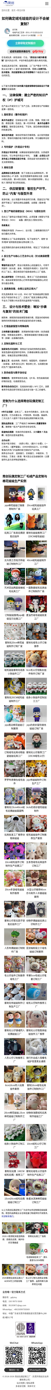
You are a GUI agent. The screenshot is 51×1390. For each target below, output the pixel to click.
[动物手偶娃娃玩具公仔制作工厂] (36, 909)
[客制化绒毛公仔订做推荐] (36, 631)
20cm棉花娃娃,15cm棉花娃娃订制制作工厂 (14, 1116)
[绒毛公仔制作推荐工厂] (36, 991)
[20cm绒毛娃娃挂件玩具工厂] (36, 494)
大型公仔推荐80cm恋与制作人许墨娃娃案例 (36, 893)
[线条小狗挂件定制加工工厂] (36, 686)
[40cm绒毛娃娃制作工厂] (36, 549)
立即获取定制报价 (25, 43)
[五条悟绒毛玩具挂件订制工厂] (36, 850)
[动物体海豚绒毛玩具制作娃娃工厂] (36, 1101)
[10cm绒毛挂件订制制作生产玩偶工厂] (14, 850)
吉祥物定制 (16, 459)
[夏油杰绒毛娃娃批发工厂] (36, 603)
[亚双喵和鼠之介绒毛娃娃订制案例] (36, 936)
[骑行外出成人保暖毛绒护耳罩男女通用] (36, 1046)
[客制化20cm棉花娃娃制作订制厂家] (14, 631)
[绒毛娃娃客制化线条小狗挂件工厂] (14, 658)
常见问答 (21, 10)
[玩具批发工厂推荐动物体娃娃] (14, 823)
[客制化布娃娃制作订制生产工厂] (14, 991)
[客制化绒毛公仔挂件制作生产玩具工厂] (36, 1159)
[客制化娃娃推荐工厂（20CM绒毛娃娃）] (36, 521)
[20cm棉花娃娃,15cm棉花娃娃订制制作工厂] (14, 1101)
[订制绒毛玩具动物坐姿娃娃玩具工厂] (14, 741)
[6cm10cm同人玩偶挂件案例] (14, 1074)
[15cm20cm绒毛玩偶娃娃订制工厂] (14, 1187)
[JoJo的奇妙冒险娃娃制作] (36, 796)
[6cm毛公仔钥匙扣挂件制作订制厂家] (36, 658)
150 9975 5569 (15, 1301)
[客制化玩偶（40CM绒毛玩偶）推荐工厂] (14, 1159)
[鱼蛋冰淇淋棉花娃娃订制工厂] (36, 1187)
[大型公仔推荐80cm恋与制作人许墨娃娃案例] (36, 878)
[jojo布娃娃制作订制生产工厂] (36, 768)
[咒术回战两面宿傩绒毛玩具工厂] (14, 576)
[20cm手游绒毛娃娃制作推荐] (14, 878)
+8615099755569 (22, 1309)
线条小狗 (24, 443)
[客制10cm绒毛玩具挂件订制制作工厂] (36, 1074)
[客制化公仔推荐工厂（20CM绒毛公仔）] (36, 741)
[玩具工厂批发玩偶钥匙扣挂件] (14, 521)
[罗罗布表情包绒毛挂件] (14, 768)
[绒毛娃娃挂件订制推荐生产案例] (36, 823)
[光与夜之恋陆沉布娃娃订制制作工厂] (14, 549)
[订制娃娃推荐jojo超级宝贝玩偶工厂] (14, 603)
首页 (13, 10)
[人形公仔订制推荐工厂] (14, 1046)
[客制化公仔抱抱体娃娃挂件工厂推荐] (36, 1019)
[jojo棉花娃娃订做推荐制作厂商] (14, 494)
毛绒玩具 (7, 57)
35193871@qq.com (17, 1305)
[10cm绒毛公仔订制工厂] (36, 1132)
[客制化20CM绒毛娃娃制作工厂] (14, 686)
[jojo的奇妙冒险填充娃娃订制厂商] (36, 713)
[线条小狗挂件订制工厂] (14, 1132)
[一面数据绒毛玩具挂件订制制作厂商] (36, 576)
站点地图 (21, 1383)
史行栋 (14, 30)
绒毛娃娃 (17, 57)
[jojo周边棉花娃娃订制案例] (14, 713)
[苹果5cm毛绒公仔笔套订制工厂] (36, 964)
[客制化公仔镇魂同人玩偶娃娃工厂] (14, 1019)
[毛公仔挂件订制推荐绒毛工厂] (14, 964)
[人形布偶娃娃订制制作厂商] (14, 936)
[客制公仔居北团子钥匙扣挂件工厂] (14, 909)
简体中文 (31, 1386)
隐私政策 (30, 1383)
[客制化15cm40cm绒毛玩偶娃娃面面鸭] (14, 796)
